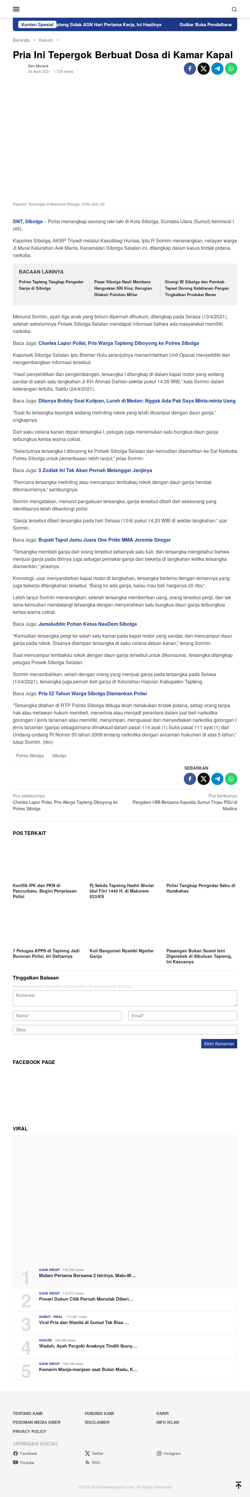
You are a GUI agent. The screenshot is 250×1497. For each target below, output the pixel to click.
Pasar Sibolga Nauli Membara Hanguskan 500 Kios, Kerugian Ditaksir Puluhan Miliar (123, 288)
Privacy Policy (29, 1431)
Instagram (172, 1453)
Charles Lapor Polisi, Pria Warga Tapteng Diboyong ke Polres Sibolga (65, 802)
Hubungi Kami (99, 1413)
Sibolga (59, 755)
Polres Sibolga (30, 755)
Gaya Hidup (49, 1269)
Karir (162, 1413)
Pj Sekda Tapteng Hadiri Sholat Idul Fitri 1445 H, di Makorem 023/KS (122, 890)
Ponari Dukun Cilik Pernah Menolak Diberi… (86, 1299)
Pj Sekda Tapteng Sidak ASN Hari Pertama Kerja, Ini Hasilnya (80, 24)
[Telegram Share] (217, 69)
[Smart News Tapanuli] (125, 8)
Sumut (45, 1316)
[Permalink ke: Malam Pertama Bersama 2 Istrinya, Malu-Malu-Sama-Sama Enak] (125, 1199)
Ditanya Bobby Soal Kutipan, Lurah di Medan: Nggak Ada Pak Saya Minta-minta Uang (137, 400)
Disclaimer (97, 1422)
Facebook (28, 1453)
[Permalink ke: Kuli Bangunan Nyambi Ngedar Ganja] (125, 926)
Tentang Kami (28, 1413)
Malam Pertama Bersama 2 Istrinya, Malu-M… (87, 1275)
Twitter (97, 1453)
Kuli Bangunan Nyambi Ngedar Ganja (122, 953)
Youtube (27, 1462)
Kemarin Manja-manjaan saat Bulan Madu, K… (88, 1369)
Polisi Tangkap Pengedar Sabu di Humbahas (200, 888)
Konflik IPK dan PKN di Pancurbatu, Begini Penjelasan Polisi (45, 890)
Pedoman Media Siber (36, 1422)
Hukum (45, 1340)
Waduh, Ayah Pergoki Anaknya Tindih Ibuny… (88, 1345)
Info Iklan (167, 1422)
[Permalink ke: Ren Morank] (19, 68)
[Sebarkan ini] (190, 69)
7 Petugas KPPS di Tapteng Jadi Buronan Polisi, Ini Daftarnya (46, 953)
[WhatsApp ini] (231, 69)
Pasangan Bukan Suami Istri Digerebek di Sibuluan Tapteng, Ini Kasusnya (199, 956)
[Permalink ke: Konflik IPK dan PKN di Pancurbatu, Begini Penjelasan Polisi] (48, 861)
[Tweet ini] (204, 69)
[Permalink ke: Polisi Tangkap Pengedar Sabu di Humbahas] (201, 861)
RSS (96, 1462)
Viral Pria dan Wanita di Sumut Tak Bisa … (84, 1322)
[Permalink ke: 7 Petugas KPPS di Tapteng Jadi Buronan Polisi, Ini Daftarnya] (48, 926)
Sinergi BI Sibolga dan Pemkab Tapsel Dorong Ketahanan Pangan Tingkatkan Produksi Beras (197, 288)
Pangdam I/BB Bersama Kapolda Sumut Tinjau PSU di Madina (185, 802)
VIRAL (58, 1316)
